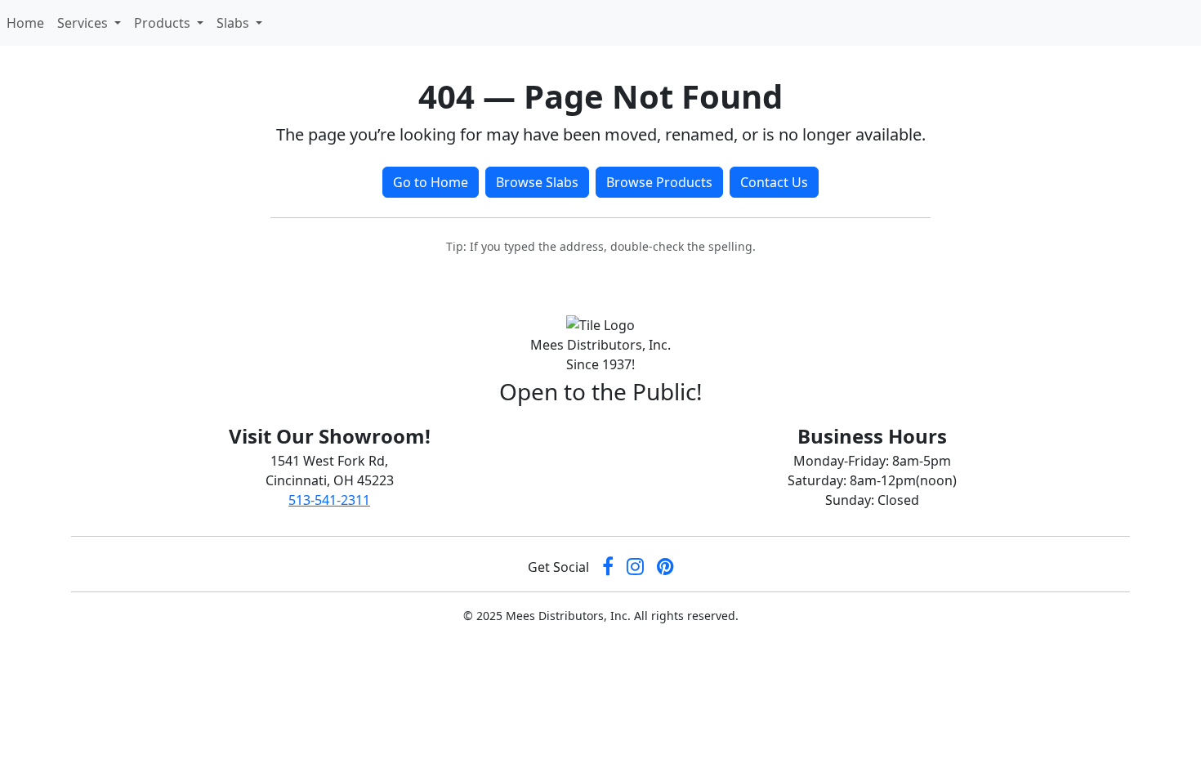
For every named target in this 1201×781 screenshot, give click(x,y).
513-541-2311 (329, 500)
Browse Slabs (537, 182)
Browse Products (659, 182)
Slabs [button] (234, 23)
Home (29, 22)
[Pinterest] (665, 567)
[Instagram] (635, 567)
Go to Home (430, 182)
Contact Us (774, 182)
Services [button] (84, 23)
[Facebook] (608, 567)
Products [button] (164, 23)
